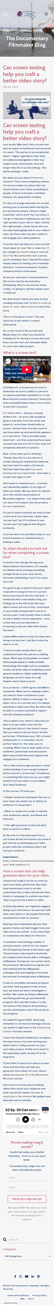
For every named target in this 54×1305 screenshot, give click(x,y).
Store (31, 1298)
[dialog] (10, 1303)
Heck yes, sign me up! (27, 1199)
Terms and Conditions (18, 1295)
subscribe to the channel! (17, 1096)
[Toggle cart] (46, 13)
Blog (22, 1298)
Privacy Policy (39, 1295)
